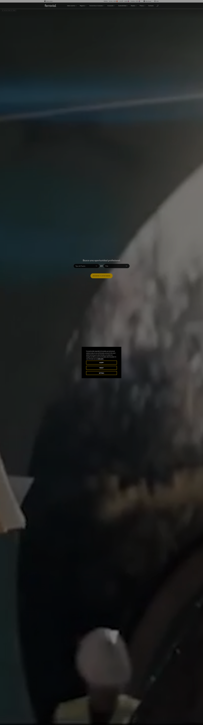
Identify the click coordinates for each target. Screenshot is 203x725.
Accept (101, 362)
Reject (102, 368)
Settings (101, 373)
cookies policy (100, 359)
